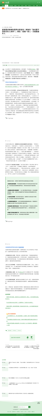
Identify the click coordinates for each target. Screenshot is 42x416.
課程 (26, 5)
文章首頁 (29, 411)
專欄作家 (33, 411)
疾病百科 (22, 411)
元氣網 (5, 27)
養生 (6, 5)
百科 (19, 5)
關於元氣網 (9, 411)
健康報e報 (16, 407)
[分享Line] (3, 73)
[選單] (39, 2)
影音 (22, 5)
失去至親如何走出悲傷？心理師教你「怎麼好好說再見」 (19, 302)
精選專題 (18, 411)
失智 (34, 5)
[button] (39, 5)
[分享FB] (3, 69)
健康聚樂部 (14, 411)
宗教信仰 (21, 272)
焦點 (3, 5)
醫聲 (37, 5)
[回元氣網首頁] (6, 2)
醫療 (15, 5)
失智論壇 (11, 5)
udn (2, 27)
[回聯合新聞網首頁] (3, 3)
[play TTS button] (6, 65)
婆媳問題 (21, 247)
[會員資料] (37, 2)
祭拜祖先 (33, 69)
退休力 (29, 5)
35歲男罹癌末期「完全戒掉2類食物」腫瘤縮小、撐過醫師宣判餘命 (17, 8)
